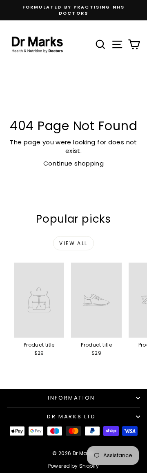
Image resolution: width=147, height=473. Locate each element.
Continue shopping (73, 163)
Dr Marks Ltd (71, 416)
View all (73, 243)
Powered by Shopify (73, 465)
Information (71, 398)
